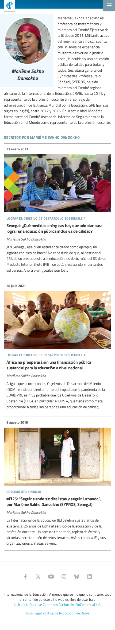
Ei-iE (7, 6)
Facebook (25, 576)
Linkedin (89, 576)
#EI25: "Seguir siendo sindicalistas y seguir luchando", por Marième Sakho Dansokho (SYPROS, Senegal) (57, 483)
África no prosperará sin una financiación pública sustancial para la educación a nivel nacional (57, 346)
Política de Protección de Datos (66, 613)
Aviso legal (34, 613)
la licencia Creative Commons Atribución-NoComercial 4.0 (57, 604)
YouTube (51, 576)
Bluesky (77, 576)
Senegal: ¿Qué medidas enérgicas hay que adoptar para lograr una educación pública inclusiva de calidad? (57, 210)
